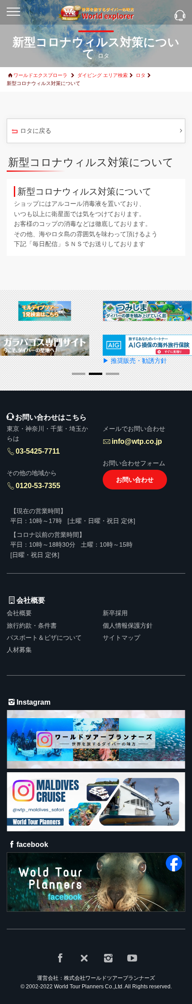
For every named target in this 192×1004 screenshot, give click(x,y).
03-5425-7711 (38, 451)
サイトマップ (121, 637)
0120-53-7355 (38, 485)
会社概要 (19, 613)
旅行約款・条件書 (32, 625)
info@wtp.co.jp (137, 441)
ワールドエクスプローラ (40, 75)
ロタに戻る (35, 130)
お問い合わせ (135, 479)
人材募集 (19, 649)
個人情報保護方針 (128, 625)
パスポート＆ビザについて (44, 637)
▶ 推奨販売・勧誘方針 (135, 360)
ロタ (141, 75)
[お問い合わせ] (180, 16)
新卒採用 (115, 613)
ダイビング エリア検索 (102, 75)
